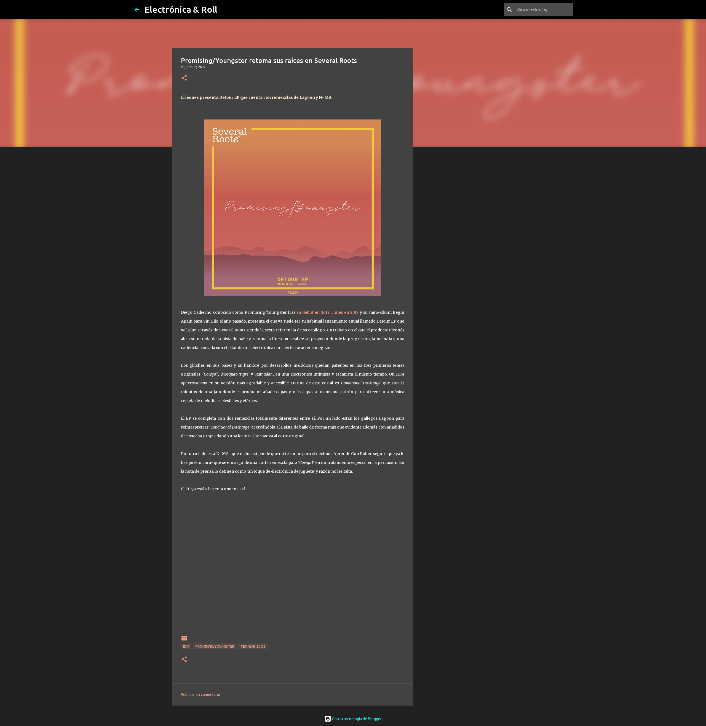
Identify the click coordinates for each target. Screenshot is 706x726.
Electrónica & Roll (181, 9)
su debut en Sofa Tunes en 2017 (328, 312)
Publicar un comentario (200, 694)
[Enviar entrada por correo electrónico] (184, 640)
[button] (184, 78)
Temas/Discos (252, 646)
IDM (186, 646)
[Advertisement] (441, 238)
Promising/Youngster (215, 646)
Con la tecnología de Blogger (356, 719)
